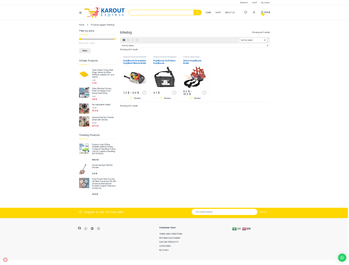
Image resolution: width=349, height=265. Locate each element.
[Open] (81, 12)
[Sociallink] (79, 228)
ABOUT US (230, 12)
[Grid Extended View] (128, 40)
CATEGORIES (165, 246)
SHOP (254, 2)
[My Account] (253, 12)
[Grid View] (124, 40)
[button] (342, 258)
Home (81, 25)
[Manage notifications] (5, 260)
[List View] (132, 40)
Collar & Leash (188, 57)
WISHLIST (244, 2)
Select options (143, 92)
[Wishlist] (245, 12)
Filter (84, 50)
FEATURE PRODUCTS (168, 242)
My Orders (265, 2)
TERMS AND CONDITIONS (170, 234)
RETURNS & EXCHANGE (169, 238)
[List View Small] (137, 40)
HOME (208, 12)
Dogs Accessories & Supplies (135, 57)
